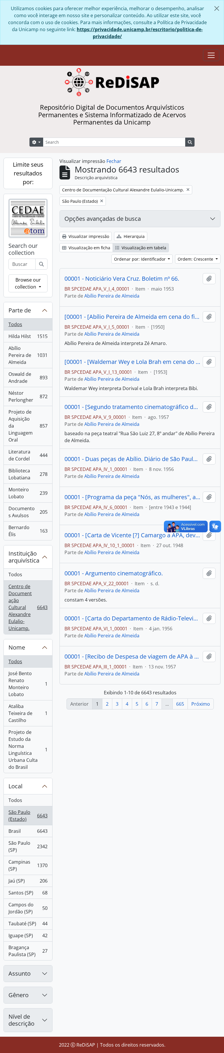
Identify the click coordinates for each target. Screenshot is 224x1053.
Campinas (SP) (28, 865)
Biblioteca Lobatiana (28, 474)
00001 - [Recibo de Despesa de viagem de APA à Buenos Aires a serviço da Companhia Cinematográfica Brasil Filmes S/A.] (132, 656)
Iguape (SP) (28, 937)
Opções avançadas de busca (102, 219)
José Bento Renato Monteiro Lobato (28, 684)
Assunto (19, 973)
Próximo (200, 704)
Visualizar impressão (88, 236)
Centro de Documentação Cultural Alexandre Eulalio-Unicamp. (28, 607)
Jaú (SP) (28, 882)
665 (180, 704)
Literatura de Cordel (28, 455)
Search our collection (23, 249)
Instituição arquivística (23, 556)
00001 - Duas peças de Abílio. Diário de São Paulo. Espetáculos (132, 459)
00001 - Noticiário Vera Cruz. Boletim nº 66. (121, 278)
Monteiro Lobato (28, 493)
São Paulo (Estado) (28, 815)
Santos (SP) (28, 894)
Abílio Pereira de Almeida (28, 355)
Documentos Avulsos (28, 512)
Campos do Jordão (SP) (28, 908)
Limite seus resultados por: (28, 173)
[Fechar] (217, 8)
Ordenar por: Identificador (140, 259)
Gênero (18, 995)
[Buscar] (41, 264)
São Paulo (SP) (28, 846)
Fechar (113, 161)
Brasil (28, 832)
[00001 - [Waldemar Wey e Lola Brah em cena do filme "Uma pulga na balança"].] (132, 361)
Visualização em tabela (143, 247)
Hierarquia (134, 236)
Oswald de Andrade (28, 377)
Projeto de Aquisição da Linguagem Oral (28, 426)
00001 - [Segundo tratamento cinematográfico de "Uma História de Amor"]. (132, 406)
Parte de (19, 310)
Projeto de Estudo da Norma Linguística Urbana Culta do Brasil (28, 749)
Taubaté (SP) (28, 925)
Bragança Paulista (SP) (28, 951)
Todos (15, 324)
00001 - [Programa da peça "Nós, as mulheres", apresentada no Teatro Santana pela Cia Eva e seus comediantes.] (132, 497)
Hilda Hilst (28, 337)
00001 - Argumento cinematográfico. (113, 573)
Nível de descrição (21, 1020)
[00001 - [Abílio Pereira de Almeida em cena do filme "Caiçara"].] (132, 316)
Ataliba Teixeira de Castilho (28, 713)
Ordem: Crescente (196, 259)
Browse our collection (28, 283)
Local (15, 786)
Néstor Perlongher (28, 396)
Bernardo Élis (28, 531)
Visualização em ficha (88, 247)
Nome (16, 647)
